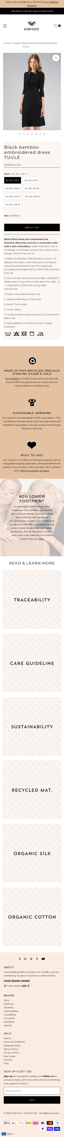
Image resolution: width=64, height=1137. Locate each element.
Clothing (8, 1003)
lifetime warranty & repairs (35, 470)
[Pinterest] (37, 959)
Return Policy (11, 1049)
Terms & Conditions (14, 1041)
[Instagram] (25, 959)
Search (7, 1038)
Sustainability (11, 1011)
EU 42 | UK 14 (32, 196)
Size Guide (9, 1056)
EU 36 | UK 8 (12, 188)
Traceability (10, 1014)
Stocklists (9, 1021)
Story (7, 1000)
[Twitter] (31, 959)
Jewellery (9, 1007)
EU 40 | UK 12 (13, 196)
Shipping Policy (12, 1045)
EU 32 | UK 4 (12, 180)
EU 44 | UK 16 (13, 204)
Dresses (16, 43)
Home (6, 43)
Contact (8, 1059)
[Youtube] (43, 959)
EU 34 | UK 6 (31, 180)
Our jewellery (12, 378)
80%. (41, 538)
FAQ (6, 1063)
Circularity (9, 1018)
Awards (8, 1025)
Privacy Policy (11, 1052)
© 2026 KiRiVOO (13, 1113)
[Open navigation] (5, 25)
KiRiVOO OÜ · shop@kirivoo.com (41, 1113)
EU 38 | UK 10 (32, 188)
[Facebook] (20, 959)
